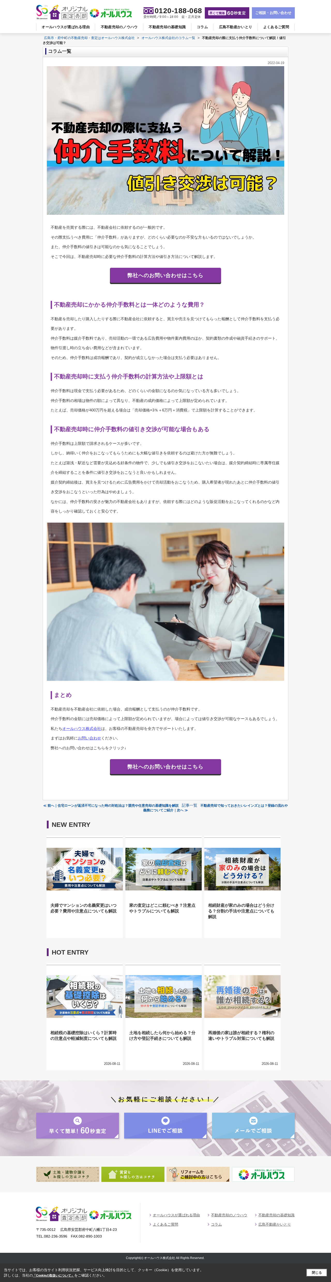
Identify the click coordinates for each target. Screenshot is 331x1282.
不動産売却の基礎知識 (167, 27)
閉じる (317, 1273)
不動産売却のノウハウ (119, 27)
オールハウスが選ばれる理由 (66, 27)
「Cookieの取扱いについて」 (53, 1275)
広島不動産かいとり (235, 27)
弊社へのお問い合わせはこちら (165, 275)
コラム (202, 27)
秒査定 (227, 13)
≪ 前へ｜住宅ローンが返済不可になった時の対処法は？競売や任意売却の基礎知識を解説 (111, 805)
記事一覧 (189, 805)
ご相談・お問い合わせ (273, 13)
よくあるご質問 (276, 27)
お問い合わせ (89, 738)
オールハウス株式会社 (81, 728)
